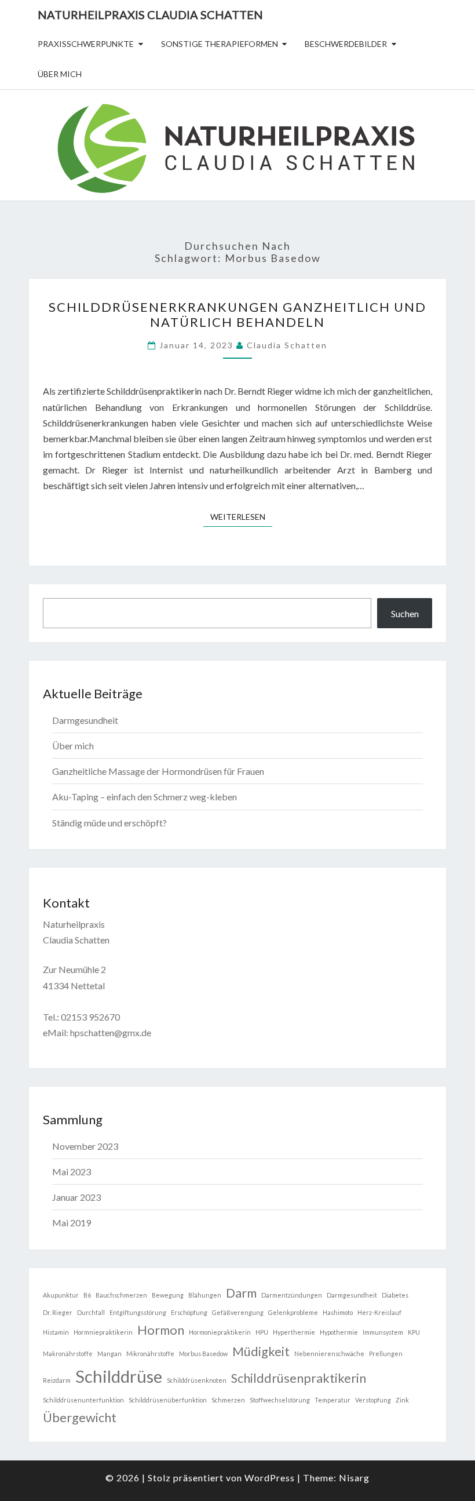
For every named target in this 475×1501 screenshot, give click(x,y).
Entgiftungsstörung (137, 1312)
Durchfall (91, 1312)
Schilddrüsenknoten (196, 1380)
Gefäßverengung (238, 1312)
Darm (241, 1292)
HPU (261, 1332)
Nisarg (354, 1477)
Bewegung (168, 1295)
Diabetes (395, 1295)
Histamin (56, 1332)
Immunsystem (383, 1332)
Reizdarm (57, 1380)
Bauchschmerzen (121, 1295)
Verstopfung (373, 1400)
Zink (402, 1400)
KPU (414, 1332)
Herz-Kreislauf (379, 1312)
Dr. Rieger (57, 1312)
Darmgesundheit (85, 720)
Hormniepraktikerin (103, 1332)
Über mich (60, 74)
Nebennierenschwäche (329, 1353)
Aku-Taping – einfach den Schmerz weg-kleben (144, 796)
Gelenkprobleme (293, 1312)
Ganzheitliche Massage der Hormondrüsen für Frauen (158, 771)
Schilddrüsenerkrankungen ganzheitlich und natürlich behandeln (237, 314)
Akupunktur (61, 1295)
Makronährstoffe (68, 1353)
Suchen (405, 613)
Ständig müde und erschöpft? (109, 822)
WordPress (269, 1477)
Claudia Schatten (287, 345)
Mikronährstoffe (150, 1353)
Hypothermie (339, 1332)
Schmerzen (228, 1400)
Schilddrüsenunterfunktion (83, 1400)
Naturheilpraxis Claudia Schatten (150, 14)
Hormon (160, 1330)
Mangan (109, 1353)
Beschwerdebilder (346, 44)
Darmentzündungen (291, 1295)
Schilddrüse (118, 1376)
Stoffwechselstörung (280, 1400)
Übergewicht (79, 1417)
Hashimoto (338, 1312)
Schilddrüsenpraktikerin (298, 1378)
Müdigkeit (261, 1351)
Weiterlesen (241, 516)
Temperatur (332, 1400)
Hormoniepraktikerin (220, 1332)
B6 (87, 1295)
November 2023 (85, 1146)
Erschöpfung (189, 1312)
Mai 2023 (71, 1171)
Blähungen (204, 1295)
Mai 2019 (71, 1222)
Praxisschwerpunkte (86, 44)
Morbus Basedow (203, 1353)
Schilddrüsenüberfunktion (168, 1400)
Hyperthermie (294, 1332)
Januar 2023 (76, 1197)
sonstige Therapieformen (219, 44)
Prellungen (386, 1353)
